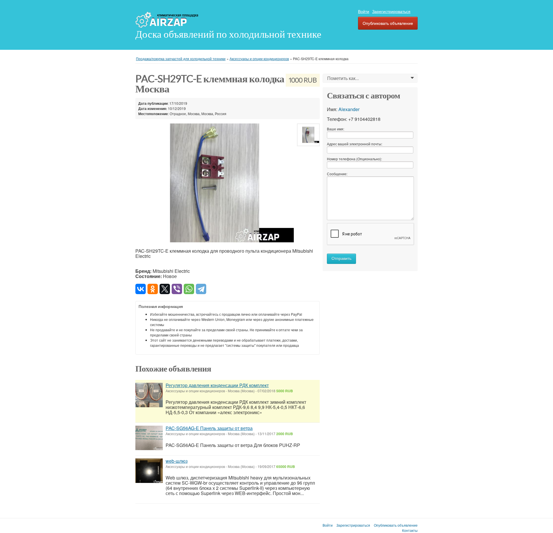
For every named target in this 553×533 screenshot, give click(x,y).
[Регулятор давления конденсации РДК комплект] (149, 396)
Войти (363, 11)
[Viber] (177, 289)
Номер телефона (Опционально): (354, 158)
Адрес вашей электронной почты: (354, 143)
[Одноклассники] (152, 289)
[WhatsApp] (189, 289)
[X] (165, 289)
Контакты (410, 530)
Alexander (348, 109)
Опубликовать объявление (388, 23)
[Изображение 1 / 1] (214, 182)
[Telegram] (201, 289)
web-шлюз (177, 461)
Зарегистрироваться (391, 11)
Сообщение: (337, 173)
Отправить (341, 258)
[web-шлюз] (149, 471)
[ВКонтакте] (140, 289)
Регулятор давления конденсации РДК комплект (217, 385)
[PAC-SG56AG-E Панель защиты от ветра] (149, 439)
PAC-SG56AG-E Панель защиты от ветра (209, 428)
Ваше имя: (335, 128)
